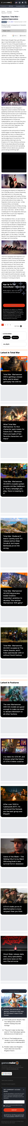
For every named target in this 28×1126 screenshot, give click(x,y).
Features (4, 22)
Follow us (16, 35)
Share (5, 35)
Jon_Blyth (11, 21)
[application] (14, 161)
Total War (16, 11)
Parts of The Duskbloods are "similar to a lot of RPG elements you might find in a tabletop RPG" (14, 1040)
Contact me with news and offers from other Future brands (13, 1106)
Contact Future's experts (8, 1084)
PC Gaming (7, 337)
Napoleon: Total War (6, 13)
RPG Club (11, 6)
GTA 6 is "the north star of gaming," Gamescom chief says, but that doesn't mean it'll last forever (14, 1012)
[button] (25, 2)
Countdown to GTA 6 (20, 6)
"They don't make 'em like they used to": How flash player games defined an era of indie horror (14, 1032)
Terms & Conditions (10, 1116)
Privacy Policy (17, 1115)
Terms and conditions (7, 1080)
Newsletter (24, 35)
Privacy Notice (11, 312)
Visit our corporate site (12, 1069)
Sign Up (14, 1110)
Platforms (15, 337)
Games (3, 11)
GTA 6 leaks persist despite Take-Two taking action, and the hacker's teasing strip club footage (14, 1022)
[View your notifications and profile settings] (22, 2)
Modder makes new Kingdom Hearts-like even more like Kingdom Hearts (13, 1049)
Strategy (9, 11)
